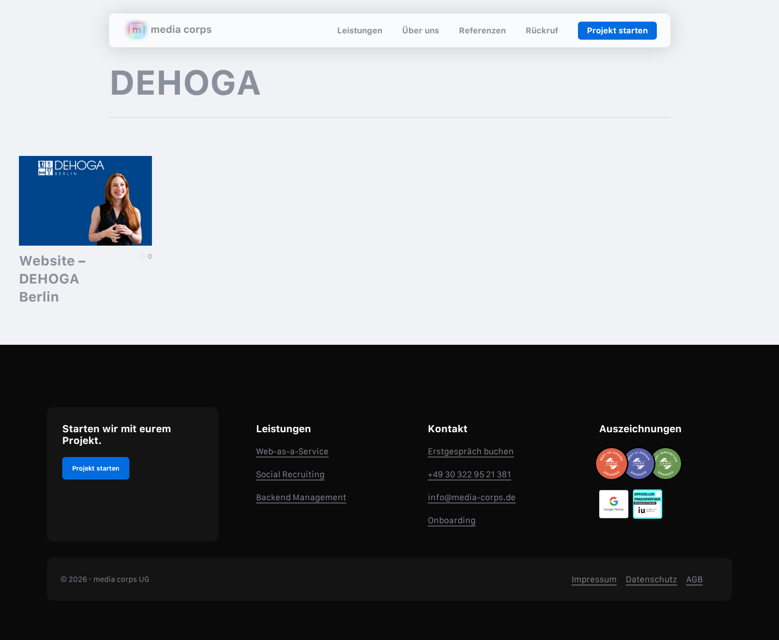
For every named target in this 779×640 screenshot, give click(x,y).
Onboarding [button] (452, 520)
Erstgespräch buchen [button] (471, 451)
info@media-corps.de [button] (472, 497)
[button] (95, 468)
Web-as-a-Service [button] (292, 451)
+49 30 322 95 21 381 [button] (469, 474)
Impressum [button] (594, 579)
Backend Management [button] (301, 497)
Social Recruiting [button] (290, 474)
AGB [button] (694, 579)
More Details (88, 193)
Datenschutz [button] (651, 579)
